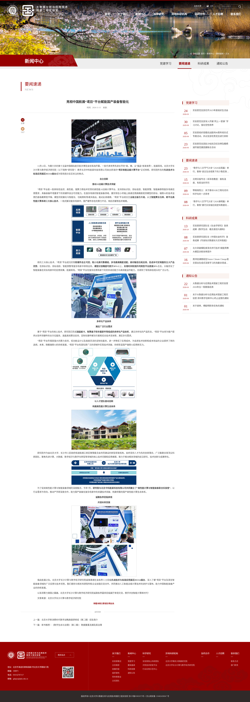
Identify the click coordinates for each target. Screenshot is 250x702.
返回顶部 (98, 612)
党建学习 (165, 63)
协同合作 (200, 14)
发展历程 (115, 669)
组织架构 (115, 673)
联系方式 (234, 661)
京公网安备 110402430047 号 (157, 696)
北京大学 (197, 6)
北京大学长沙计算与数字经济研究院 (180, 665)
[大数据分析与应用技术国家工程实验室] (37, 10)
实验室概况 (116, 661)
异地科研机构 (179, 14)
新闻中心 (141, 14)
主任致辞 (115, 665)
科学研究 (159, 14)
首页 (107, 14)
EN (212, 6)
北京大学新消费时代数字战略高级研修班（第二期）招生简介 (70, 620)
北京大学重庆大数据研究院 (176, 661)
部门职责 (234, 665)
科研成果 (203, 63)
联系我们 (236, 14)
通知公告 (222, 63)
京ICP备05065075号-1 (137, 696)
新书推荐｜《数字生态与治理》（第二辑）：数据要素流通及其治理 (72, 625)
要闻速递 (219, 54)
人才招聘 (218, 14)
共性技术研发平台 (150, 665)
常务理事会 (116, 677)
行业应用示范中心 (150, 669)
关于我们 (123, 14)
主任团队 (115, 681)
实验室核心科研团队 (151, 661)
